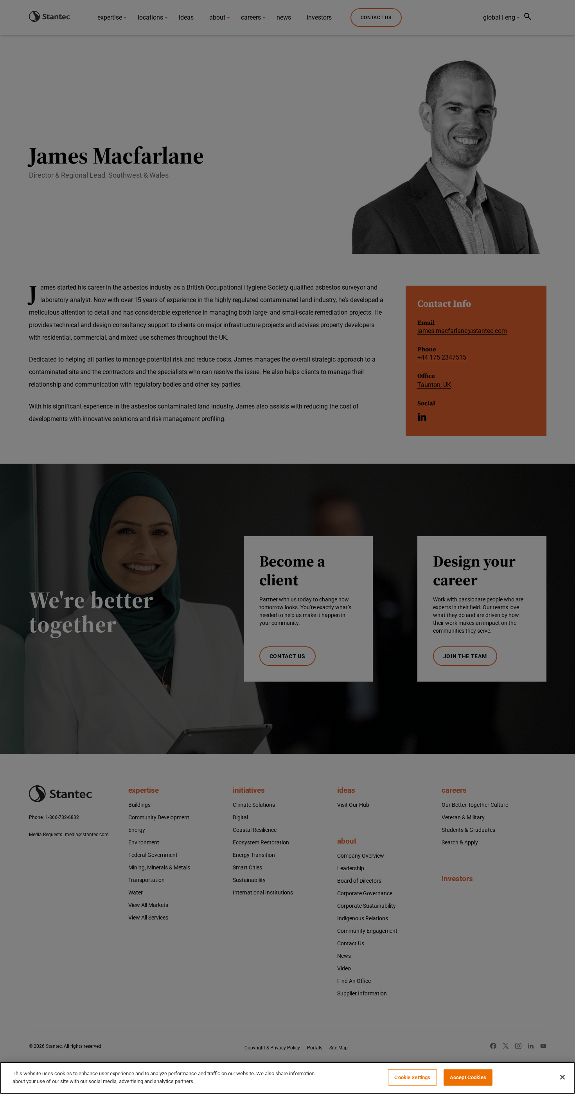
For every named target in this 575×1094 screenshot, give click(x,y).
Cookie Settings (412, 1077)
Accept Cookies (468, 1077)
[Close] (562, 1077)
